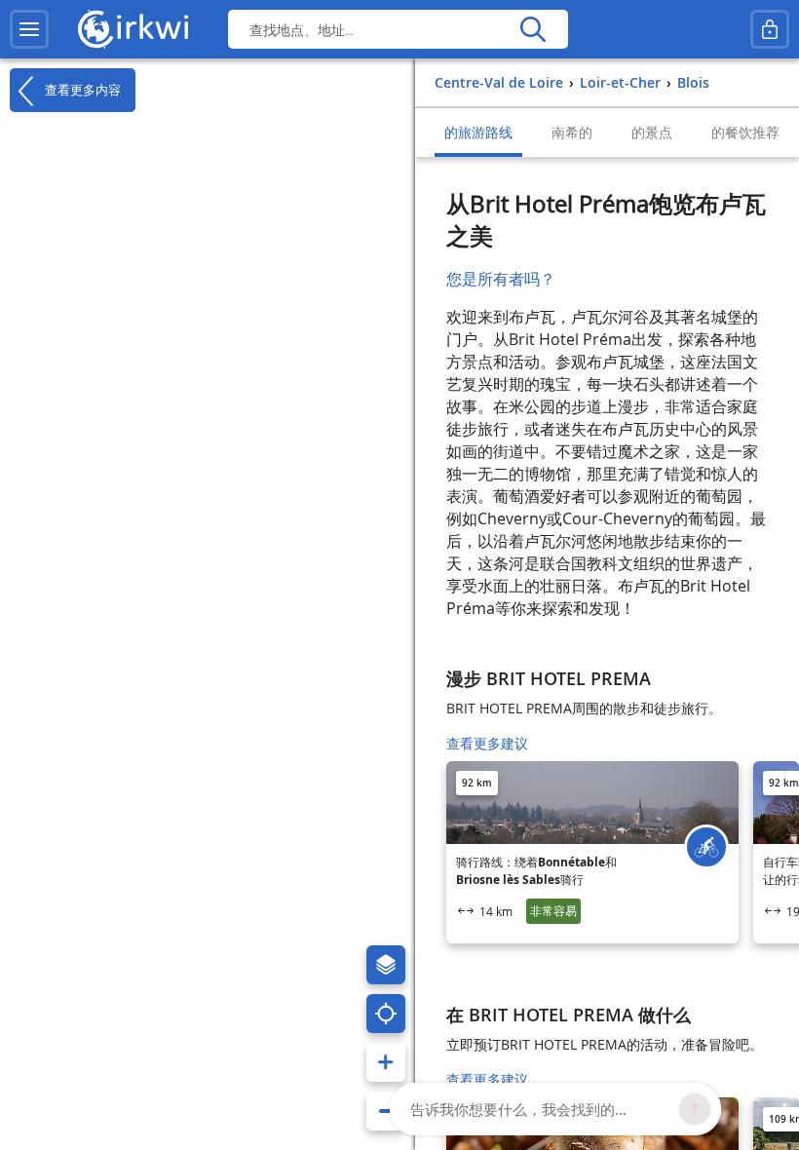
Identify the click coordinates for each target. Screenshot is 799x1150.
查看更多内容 (81, 89)
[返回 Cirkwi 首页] (133, 29)
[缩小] (385, 1111)
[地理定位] (385, 1013)
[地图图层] (385, 964)
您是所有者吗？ (500, 278)
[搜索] (532, 29)
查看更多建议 (487, 743)
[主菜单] (29, 29)
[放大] (385, 1062)
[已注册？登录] (769, 29)
